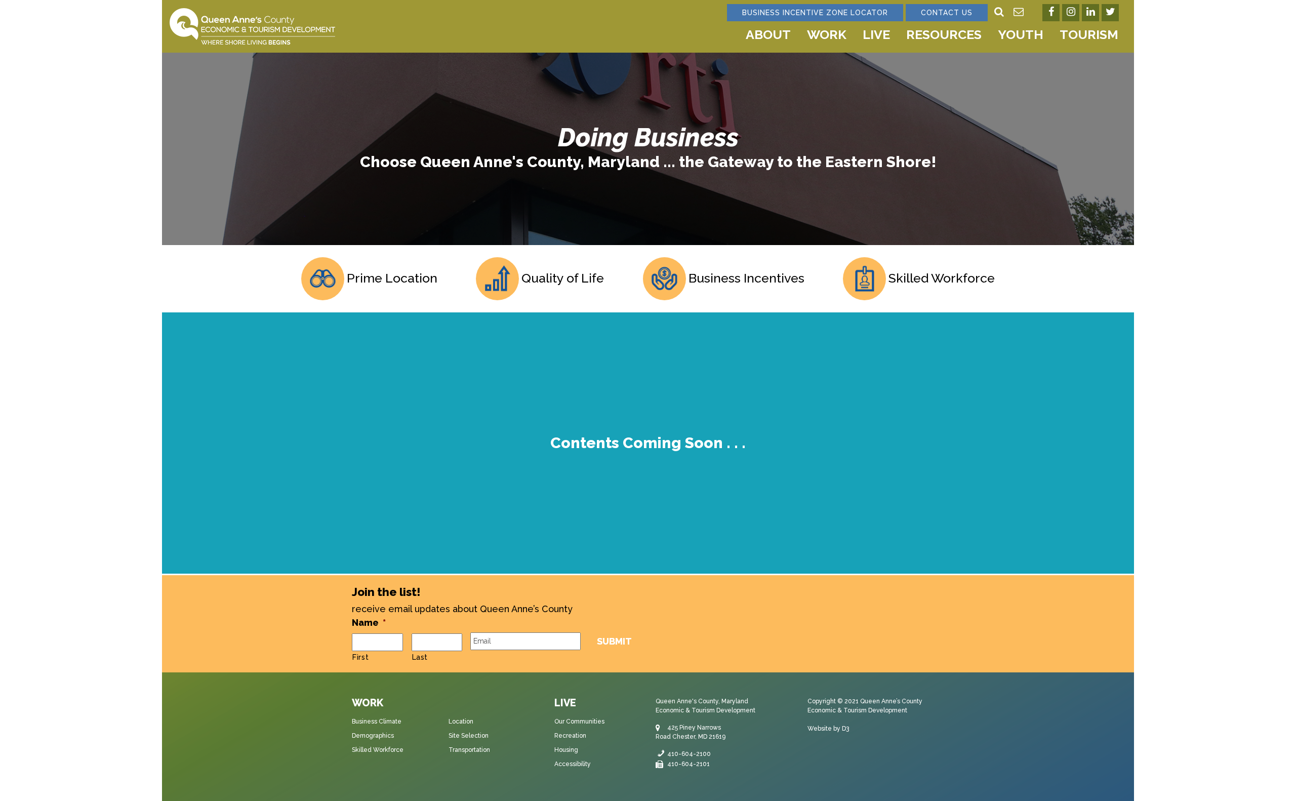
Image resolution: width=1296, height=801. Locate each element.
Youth (1020, 34)
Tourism (1089, 34)
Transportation (469, 749)
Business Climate (376, 721)
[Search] (998, 12)
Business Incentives (746, 278)
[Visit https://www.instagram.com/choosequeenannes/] (1070, 12)
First (360, 657)
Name (369, 622)
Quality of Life (562, 278)
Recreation (570, 735)
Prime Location (392, 278)
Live (876, 34)
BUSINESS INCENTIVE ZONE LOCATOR (815, 13)
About (768, 34)
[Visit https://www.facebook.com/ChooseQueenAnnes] (1051, 12)
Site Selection (469, 735)
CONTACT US (947, 13)
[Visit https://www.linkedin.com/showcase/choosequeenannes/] (1090, 12)
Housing (566, 749)
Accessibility (572, 764)
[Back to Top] (1279, 784)
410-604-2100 (689, 753)
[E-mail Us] (1018, 12)
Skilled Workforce (941, 278)
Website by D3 (828, 728)
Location (461, 721)
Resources (944, 34)
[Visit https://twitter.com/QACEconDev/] (1110, 12)
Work (826, 34)
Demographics (373, 735)
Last (420, 657)
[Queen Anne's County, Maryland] (252, 25)
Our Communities (579, 721)
